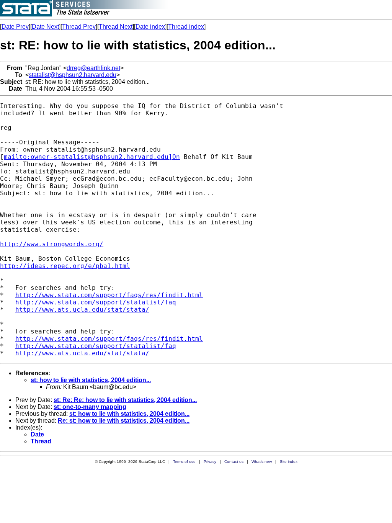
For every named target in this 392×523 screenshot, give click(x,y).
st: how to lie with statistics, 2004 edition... (91, 380)
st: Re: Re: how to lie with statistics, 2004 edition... (125, 400)
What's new (262, 461)
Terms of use (184, 461)
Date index (150, 26)
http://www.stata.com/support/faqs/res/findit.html (109, 295)
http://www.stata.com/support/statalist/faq (95, 302)
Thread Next (115, 26)
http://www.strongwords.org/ (51, 244)
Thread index (186, 26)
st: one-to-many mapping (90, 407)
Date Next (45, 26)
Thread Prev (79, 26)
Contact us (233, 461)
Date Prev (15, 26)
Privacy (210, 461)
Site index (288, 461)
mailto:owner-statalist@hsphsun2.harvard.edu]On (92, 156)
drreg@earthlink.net (93, 68)
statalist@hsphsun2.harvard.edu (72, 75)
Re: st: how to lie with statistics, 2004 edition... (123, 420)
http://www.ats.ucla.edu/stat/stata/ (82, 309)
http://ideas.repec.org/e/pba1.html (65, 266)
